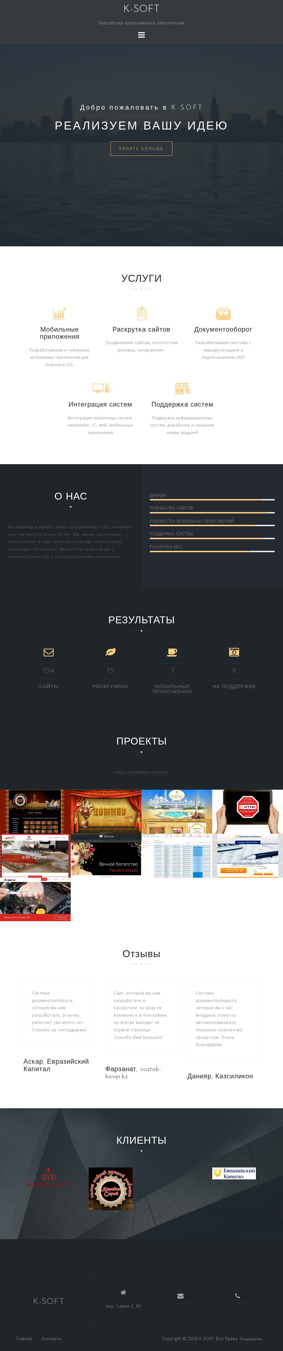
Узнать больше (141, 148)
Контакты (52, 1338)
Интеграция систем (100, 405)
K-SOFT (141, 9)
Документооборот (223, 330)
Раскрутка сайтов (141, 330)
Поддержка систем (182, 405)
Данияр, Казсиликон (220, 1076)
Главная (24, 1338)
